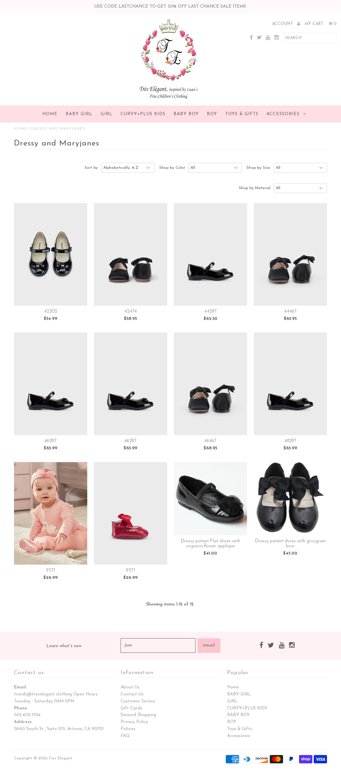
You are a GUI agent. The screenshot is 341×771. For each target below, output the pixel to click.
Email (20, 687)
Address (23, 722)
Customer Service (138, 701)
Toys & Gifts (241, 114)
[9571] (50, 513)
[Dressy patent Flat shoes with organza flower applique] (210, 498)
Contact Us (132, 694)
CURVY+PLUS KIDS (143, 114)
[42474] (130, 254)
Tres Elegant (60, 758)
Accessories (283, 114)
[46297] (50, 384)
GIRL (107, 114)
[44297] (210, 254)
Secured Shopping (138, 715)
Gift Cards (131, 708)
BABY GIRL (79, 114)
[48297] (290, 384)
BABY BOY (186, 114)
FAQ (125, 736)
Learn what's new (64, 646)
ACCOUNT (283, 24)
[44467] (290, 254)
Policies (128, 729)
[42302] (50, 254)
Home (50, 114)
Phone (20, 708)
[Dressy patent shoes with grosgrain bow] (290, 498)
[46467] (210, 384)
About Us (130, 687)
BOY (212, 114)
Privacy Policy (134, 722)
